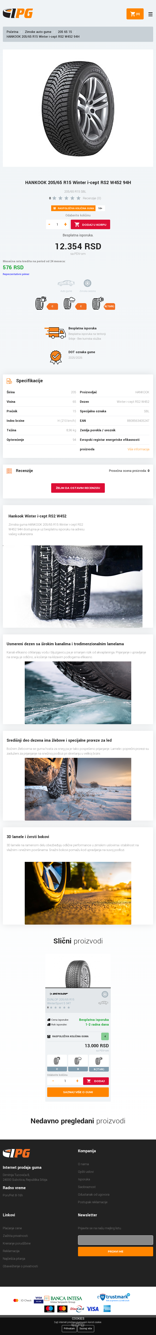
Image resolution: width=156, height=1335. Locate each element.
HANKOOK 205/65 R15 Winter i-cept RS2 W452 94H (43, 36)
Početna (12, 32)
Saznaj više (86, 1328)
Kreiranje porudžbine (17, 1243)
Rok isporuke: (59, 1024)
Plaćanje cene (12, 1228)
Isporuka (84, 1179)
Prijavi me (115, 1251)
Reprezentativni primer (16, 274)
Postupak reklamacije (92, 1202)
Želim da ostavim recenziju (78, 488)
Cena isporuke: (60, 1020)
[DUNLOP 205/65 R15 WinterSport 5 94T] (78, 971)
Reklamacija (11, 1251)
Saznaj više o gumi (78, 1092)
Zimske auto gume (38, 32)
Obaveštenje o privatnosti (20, 1266)
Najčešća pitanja (14, 1258)
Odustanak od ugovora (93, 1194)
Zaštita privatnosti (15, 1236)
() (137, 14)
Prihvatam (69, 1328)
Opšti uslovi (86, 1172)
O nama (83, 1164)
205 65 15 (65, 32)
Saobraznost (87, 1187)
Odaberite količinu (78, 215)
